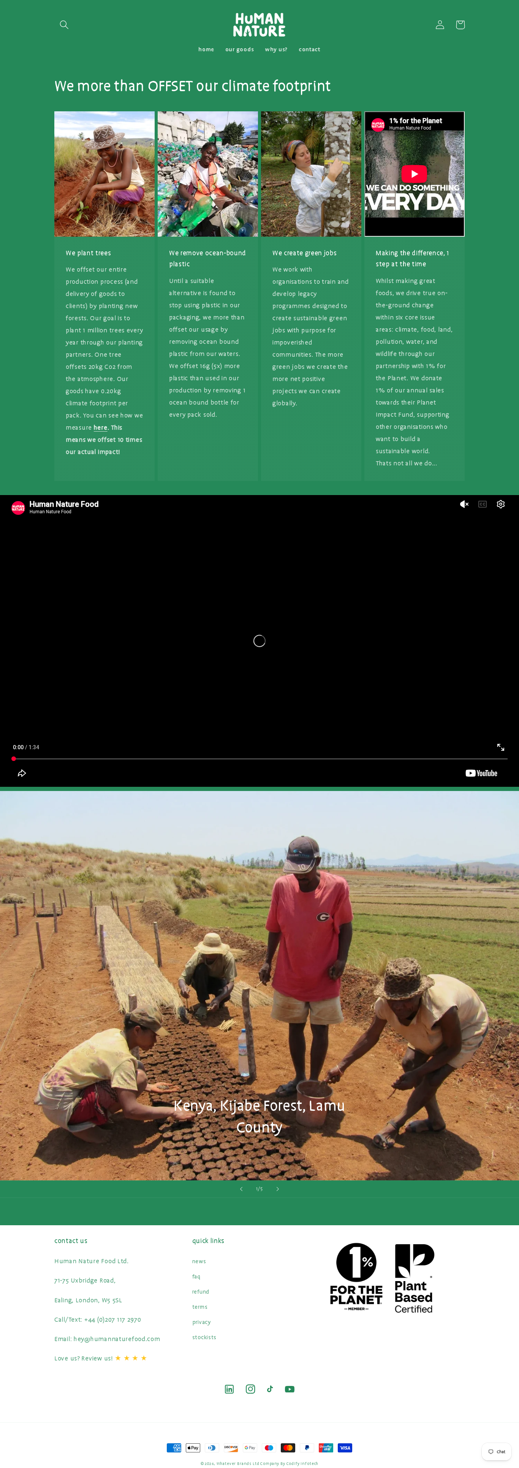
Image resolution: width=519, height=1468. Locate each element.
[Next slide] (277, 1189)
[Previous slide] (241, 1189)
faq (196, 1277)
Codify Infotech (302, 1463)
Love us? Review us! (100, 1358)
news (199, 1262)
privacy (201, 1322)
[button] (64, 25)
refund (200, 1292)
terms (200, 1307)
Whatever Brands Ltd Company (248, 1463)
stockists (204, 1337)
